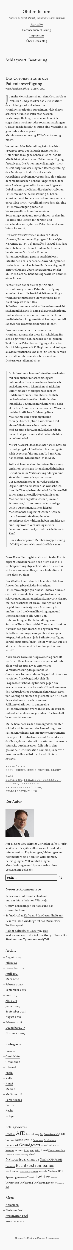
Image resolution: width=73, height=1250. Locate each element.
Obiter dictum (36, 12)
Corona (11, 784)
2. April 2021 (38, 89)
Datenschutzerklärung (36, 30)
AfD (20, 1133)
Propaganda (10, 1166)
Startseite (36, 25)
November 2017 (15, 1033)
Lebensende (30, 784)
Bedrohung (32, 1134)
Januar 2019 (12, 1006)
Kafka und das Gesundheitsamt (43, 916)
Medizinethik (38, 770)
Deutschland (38, 1140)
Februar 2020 (14, 985)
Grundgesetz (30, 1145)
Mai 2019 (11, 1001)
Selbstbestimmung (21, 791)
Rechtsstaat (12, 1171)
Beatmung (13, 780)
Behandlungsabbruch (42, 780)
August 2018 (13, 1017)
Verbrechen (12, 1183)
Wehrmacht (59, 1183)
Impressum (36, 36)
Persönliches (13, 1100)
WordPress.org (14, 1221)
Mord (32, 1155)
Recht (56, 770)
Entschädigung (50, 1140)
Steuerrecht (22, 1177)
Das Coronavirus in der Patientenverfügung (26, 81)
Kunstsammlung (21, 1155)
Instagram (9, 1150)
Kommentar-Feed (16, 1216)
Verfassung (26, 1183)
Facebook (12, 1145)
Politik (9, 1105)
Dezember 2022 (15, 968)
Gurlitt (44, 1145)
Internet (10, 1067)
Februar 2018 (13, 1022)
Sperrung (11, 1177)
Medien (10, 1089)
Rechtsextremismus (35, 1166)
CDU (62, 1134)
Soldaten (34, 1171)
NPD (51, 1160)
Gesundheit (15, 770)
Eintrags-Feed (14, 1210)
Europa (10, 1051)
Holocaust (53, 1145)
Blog (41, 1134)
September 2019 (15, 990)
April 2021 (11, 974)
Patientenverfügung (23, 787)
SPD (60, 1171)
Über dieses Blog (36, 41)
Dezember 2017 (15, 1028)
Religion (10, 1116)
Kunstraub (9, 1155)
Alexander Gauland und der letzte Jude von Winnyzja (26, 898)
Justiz (9, 1073)
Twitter (42, 1177)
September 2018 (15, 1012)
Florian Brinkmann (48, 1239)
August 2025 (13, 958)
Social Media (25, 1171)
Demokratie (23, 1140)
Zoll (7, 1187)
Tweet (30, 1177)
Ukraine (53, 1177)
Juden (26, 1150)
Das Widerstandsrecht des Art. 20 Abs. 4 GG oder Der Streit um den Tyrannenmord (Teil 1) (36, 935)
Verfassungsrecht (43, 1183)
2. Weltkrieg (10, 1134)
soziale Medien (48, 1171)
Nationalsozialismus (22, 1159)
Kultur (9, 1078)
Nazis (44, 1159)
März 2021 (12, 979)
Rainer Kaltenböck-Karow (22, 931)
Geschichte (12, 1057)
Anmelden (12, 1205)
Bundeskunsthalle (51, 1134)
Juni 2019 (11, 995)
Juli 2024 (11, 963)
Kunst (9, 1084)
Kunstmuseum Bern (56, 1150)
